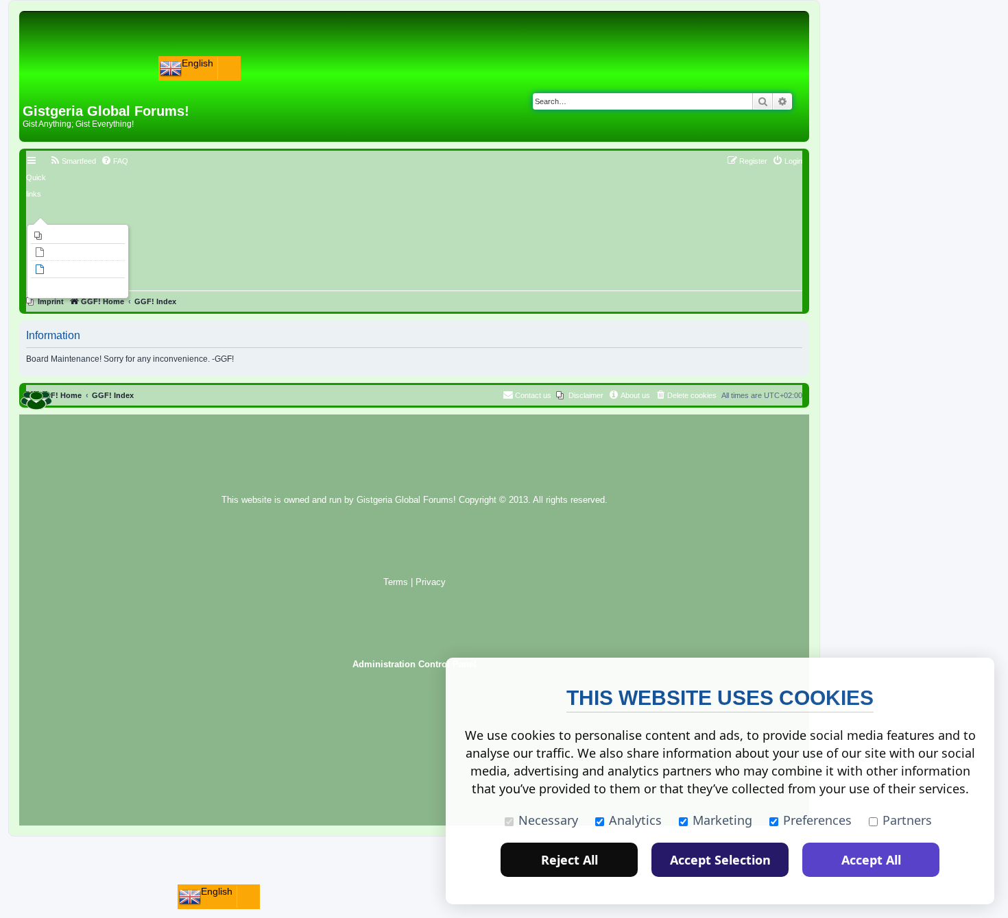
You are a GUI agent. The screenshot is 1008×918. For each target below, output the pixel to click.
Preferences (817, 820)
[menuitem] (77, 236)
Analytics (635, 820)
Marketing (722, 820)
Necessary (548, 820)
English (197, 63)
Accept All (871, 860)
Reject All (569, 860)
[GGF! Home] (59, 81)
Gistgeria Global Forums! (406, 500)
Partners (907, 820)
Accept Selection (720, 860)
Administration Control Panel (414, 664)
